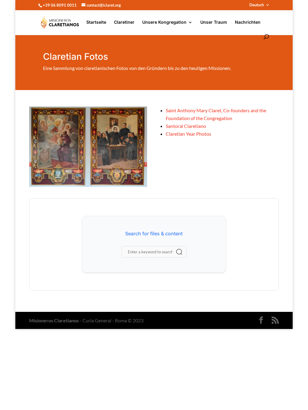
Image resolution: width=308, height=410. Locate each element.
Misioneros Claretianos (54, 320)
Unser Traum (213, 22)
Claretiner (124, 22)
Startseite (96, 22)
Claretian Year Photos (188, 134)
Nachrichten (247, 22)
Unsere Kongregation (164, 22)
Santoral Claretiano (186, 126)
